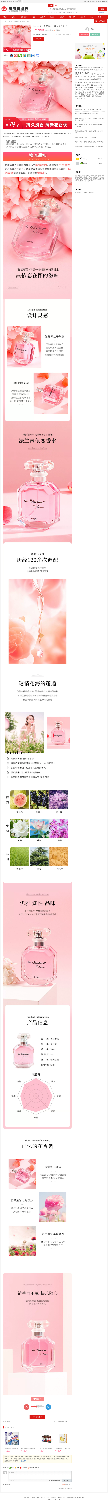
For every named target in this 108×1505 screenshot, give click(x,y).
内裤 (102, 70)
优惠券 (52, 17)
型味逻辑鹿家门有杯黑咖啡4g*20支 (31, 1448)
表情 (11, 1480)
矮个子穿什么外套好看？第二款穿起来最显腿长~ (88, 124)
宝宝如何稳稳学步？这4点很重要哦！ (85, 146)
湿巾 (90, 85)
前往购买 (39, 1417)
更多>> (37, 1468)
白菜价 (42, 17)
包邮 (8, 1421)
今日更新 (3, 1)
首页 (5, 17)
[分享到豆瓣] (29, 55)
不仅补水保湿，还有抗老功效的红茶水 (85, 142)
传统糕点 (88, 70)
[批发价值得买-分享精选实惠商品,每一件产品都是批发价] (17, 10)
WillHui (38, 34)
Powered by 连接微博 (65, 1488)
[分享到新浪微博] (16, 55)
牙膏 (80, 87)
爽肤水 (97, 85)
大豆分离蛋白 (82, 79)
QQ (18, 1468)
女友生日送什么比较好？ (82, 137)
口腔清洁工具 (96, 76)
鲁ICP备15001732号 (54, 1499)
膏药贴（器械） (92, 89)
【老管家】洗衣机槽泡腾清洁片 (13, 1448)
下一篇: (62, 1421)
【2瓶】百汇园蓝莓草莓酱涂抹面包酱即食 (49, 1448)
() (39, 1399)
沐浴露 (91, 82)
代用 (80, 70)
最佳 (70, 1484)
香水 (83, 98)
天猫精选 (44, 34)
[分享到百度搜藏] (38, 55)
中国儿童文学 (86, 67)
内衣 (55, 12)
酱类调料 (90, 94)
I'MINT (78, 67)
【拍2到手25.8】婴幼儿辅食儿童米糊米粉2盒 (68, 1448)
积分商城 (9, 1)
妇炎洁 (90, 79)
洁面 (97, 82)
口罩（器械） (85, 76)
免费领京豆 (70, 12)
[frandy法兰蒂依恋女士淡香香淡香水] (17, 38)
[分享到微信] (20, 55)
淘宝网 (32, 1468)
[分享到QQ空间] (25, 55)
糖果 (94, 87)
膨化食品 (101, 89)
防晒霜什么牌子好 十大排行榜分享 (84, 109)
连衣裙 (50, 12)
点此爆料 (23, 1461)
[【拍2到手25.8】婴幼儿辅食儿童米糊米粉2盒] (63, 1438)
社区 (91, 17)
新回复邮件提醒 (55, 1480)
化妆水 (99, 74)
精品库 (62, 17)
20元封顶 (24, 17)
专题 (99, 17)
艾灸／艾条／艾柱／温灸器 (84, 92)
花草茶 (97, 92)
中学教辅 (96, 67)
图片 (13, 1480)
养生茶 (96, 70)
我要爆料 (102, 21)
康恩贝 (83, 82)
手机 (60, 12)
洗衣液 (83, 85)
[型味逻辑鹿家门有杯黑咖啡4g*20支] (29, 1438)
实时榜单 (72, 17)
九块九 (13, 17)
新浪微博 (24, 1468)
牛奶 (64, 12)
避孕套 (84, 94)
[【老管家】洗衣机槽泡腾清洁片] (12, 1438)
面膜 (101, 94)
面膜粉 (78, 96)
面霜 (78, 98)
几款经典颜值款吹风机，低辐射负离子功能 (87, 131)
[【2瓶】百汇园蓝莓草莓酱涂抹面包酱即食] (46, 1438)
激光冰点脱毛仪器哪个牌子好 (83, 113)
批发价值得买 (68, 1497)
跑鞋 (77, 12)
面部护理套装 (87, 96)
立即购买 (38, 39)
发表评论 (66, 1480)
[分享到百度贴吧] (33, 55)
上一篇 (53, 1421)
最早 (66, 1484)
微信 (12, 1468)
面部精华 (99, 96)
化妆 (93, 74)
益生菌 (87, 87)
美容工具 (82, 90)
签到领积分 (84, 34)
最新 (63, 1484)
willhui (85, 163)
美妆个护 (10, 21)
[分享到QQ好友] (12, 55)
